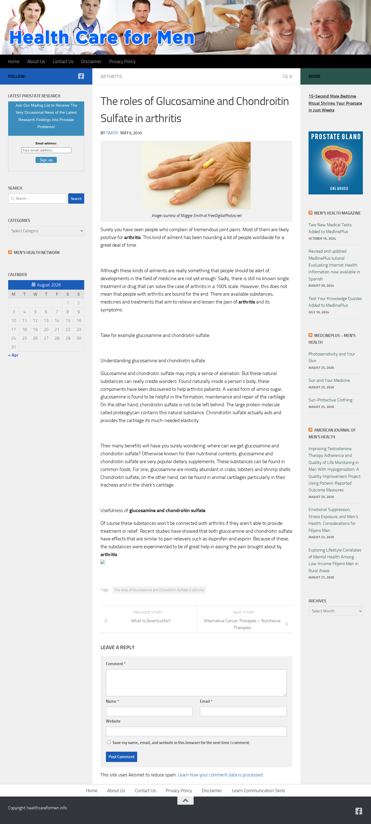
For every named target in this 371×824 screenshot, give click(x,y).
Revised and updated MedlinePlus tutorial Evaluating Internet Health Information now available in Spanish (334, 265)
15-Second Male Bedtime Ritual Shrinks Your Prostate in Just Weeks (335, 103)
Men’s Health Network (37, 252)
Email (206, 701)
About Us (36, 61)
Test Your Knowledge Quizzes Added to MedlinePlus (335, 302)
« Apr (13, 355)
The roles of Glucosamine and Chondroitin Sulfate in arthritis (159, 590)
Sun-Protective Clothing (330, 399)
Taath (112, 133)
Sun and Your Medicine (329, 380)
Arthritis (111, 76)
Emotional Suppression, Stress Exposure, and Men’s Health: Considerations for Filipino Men (333, 520)
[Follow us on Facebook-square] (81, 76)
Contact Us (63, 61)
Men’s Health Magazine (337, 213)
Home (14, 61)
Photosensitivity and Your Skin (332, 357)
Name (112, 701)
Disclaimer (91, 61)
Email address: (46, 143)
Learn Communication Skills (258, 790)
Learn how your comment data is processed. (221, 774)
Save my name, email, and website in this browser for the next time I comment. (181, 742)
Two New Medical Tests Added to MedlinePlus (330, 228)
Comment (115, 663)
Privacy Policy (122, 61)
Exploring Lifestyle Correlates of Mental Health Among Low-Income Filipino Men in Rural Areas (335, 560)
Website (113, 721)
